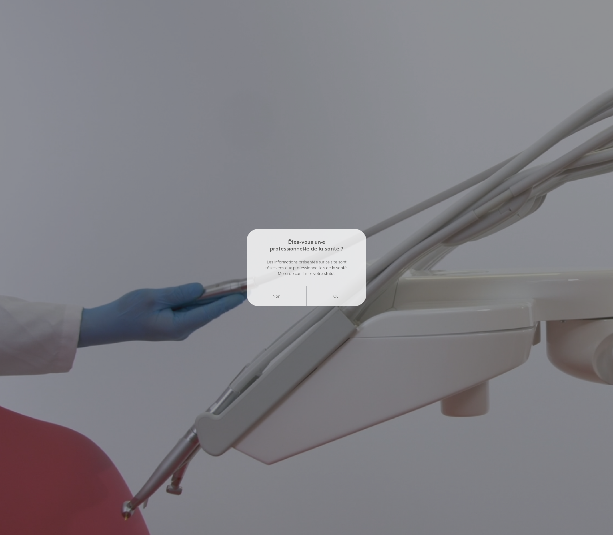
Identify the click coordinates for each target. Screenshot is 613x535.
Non (276, 296)
